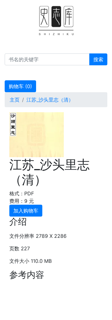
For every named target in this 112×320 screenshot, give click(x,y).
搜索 (98, 59)
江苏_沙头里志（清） (49, 100)
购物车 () (20, 86)
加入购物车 (25, 211)
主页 (15, 100)
